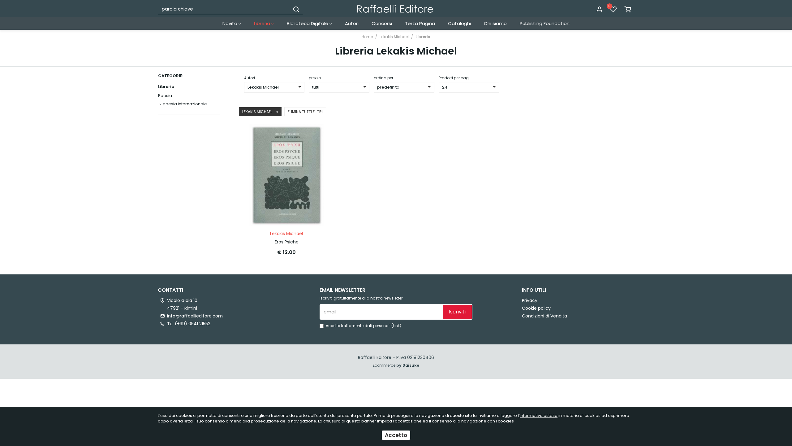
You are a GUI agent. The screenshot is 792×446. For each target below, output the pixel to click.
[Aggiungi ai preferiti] (318, 149)
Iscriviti (457, 311)
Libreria (262, 23)
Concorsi (382, 23)
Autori (352, 23)
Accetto (396, 435)
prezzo (315, 78)
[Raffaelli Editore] (395, 9)
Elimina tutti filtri (305, 111)
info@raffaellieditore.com (195, 316)
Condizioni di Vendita (544, 316)
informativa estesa (538, 415)
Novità (230, 23)
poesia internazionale (185, 104)
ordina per (383, 78)
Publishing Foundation (545, 23)
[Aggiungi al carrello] (318, 134)
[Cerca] (296, 8)
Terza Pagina (420, 23)
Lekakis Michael (394, 36)
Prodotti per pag (454, 78)
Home (367, 36)
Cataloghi (459, 23)
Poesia (165, 95)
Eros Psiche (287, 242)
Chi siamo (495, 23)
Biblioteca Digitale (308, 23)
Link (396, 325)
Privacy (529, 300)
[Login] (599, 10)
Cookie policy (536, 308)
